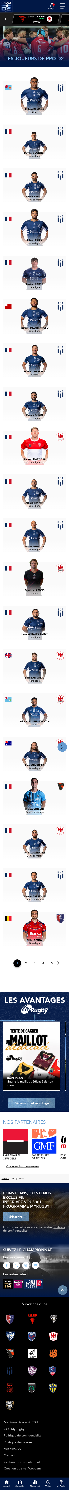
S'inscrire (16, 1216)
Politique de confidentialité (23, 1435)
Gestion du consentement (22, 1462)
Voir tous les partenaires (22, 1166)
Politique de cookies (18, 1442)
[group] (36, 19)
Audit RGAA (12, 1448)
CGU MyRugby (14, 1429)
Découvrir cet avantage (31, 1103)
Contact (9, 1455)
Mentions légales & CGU (21, 1422)
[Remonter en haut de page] (62, 1290)
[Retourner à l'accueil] (6, 13)
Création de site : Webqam (22, 1468)
